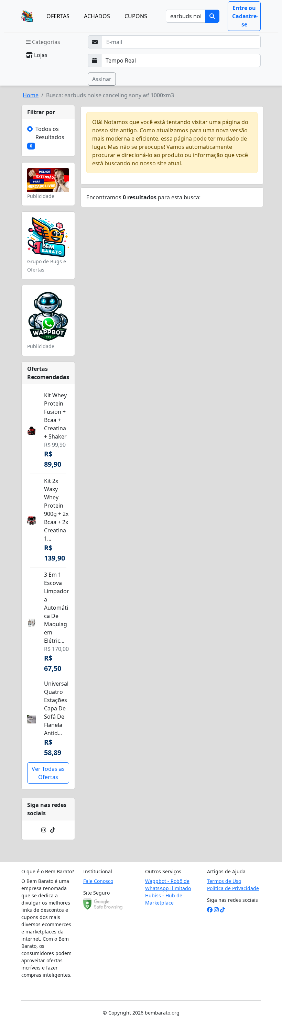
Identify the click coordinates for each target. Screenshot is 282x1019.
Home (31, 95)
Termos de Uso (224, 881)
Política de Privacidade (233, 888)
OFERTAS (57, 16)
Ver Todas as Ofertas (48, 773)
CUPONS (135, 16)
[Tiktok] (52, 830)
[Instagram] (43, 830)
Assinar (101, 79)
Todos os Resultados (49, 133)
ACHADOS (97, 16)
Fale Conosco (98, 881)
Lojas (40, 55)
